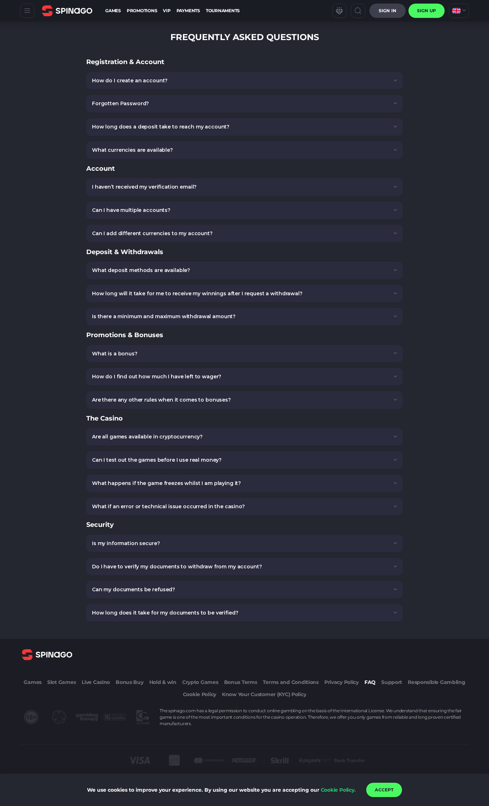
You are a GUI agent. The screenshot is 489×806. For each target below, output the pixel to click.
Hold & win (162, 682)
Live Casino (96, 682)
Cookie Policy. (338, 790)
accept (384, 789)
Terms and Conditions (290, 682)
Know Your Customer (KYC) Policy (264, 694)
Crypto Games (200, 682)
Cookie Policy (199, 694)
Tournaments (223, 10)
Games (113, 10)
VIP (166, 10)
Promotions (142, 10)
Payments (188, 10)
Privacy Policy (341, 682)
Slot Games (61, 682)
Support (391, 682)
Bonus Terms (240, 682)
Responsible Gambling (436, 682)
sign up (426, 10)
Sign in (387, 10)
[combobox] (459, 11)
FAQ (370, 682)
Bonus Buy (129, 682)
